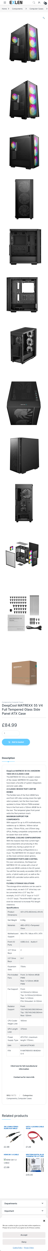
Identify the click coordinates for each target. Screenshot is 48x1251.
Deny (24, 1242)
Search (34, 2)
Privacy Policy (29, 1248)
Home (4, 9)
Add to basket (18, 742)
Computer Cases (36, 9)
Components (17, 9)
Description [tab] (8, 758)
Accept (24, 1235)
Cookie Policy (18, 1248)
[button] (44, 1220)
